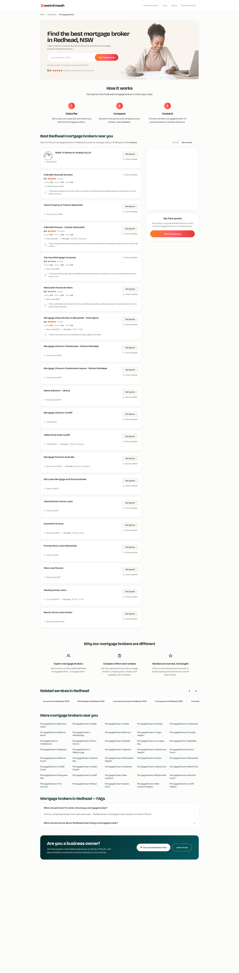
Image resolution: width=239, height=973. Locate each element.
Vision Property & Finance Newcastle (63, 205)
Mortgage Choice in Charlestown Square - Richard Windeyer (75, 368)
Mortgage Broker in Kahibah (117, 741)
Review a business (150, 5)
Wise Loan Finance (53, 568)
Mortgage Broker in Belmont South (53, 759)
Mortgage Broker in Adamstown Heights (151, 751)
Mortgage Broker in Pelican (85, 783)
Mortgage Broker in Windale (150, 723)
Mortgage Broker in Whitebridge (81, 733)
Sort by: (175, 142)
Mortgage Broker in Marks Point (184, 766)
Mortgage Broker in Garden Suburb (85, 768)
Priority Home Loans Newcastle (60, 545)
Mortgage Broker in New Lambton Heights (148, 785)
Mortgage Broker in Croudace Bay (150, 742)
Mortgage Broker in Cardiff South (52, 768)
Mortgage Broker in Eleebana (53, 749)
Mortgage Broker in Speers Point (117, 785)
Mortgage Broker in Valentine (118, 749)
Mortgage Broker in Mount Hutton (84, 742)
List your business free (155, 847)
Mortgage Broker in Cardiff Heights (182, 785)
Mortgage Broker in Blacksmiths (151, 775)
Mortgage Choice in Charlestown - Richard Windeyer (71, 346)
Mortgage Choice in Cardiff (58, 412)
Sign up (174, 5)
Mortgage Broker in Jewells (117, 723)
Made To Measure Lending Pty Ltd (73, 152)
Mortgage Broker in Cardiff (85, 775)
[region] (172, 179)
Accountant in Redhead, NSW (56, 701)
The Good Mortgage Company (60, 257)
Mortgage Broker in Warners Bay (85, 759)
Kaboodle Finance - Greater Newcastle (64, 227)
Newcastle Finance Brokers (58, 287)
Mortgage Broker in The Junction (51, 785)
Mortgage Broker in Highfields (183, 741)
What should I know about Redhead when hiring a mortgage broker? (81, 822)
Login (165, 5)
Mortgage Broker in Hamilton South (183, 776)
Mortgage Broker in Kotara (149, 758)
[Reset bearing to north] (195, 160)
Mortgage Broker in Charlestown (49, 742)
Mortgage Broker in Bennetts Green (53, 725)
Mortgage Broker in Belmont (118, 732)
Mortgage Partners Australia (59, 457)
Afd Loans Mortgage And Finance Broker (65, 479)
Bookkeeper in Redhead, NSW (91, 701)
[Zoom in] (195, 152)
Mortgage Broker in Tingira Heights (149, 733)
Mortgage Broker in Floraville (183, 732)
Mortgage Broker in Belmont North (53, 733)
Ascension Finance (53, 523)
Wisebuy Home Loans (55, 590)
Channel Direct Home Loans (58, 501)
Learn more (182, 847)
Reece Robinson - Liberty (57, 390)
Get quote (130, 154)
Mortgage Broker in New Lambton (116, 776)
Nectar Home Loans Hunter (58, 612)
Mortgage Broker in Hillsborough (81, 751)
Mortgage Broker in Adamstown (151, 766)
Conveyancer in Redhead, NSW (169, 701)
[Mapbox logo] (153, 207)
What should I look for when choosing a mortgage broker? (75, 807)
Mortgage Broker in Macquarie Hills (53, 776)
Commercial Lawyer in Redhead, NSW (130, 701)
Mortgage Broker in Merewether (184, 758)
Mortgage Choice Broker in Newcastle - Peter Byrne (71, 318)
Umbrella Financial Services (58, 174)
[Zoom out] (195, 156)
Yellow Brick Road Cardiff (57, 435)
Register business (188, 5)
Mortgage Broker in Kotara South (182, 751)
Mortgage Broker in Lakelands (118, 766)
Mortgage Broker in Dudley (85, 723)
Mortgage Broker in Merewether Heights (119, 759)
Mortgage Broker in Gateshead (184, 723)
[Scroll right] (196, 691)
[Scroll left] (189, 691)
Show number (131, 159)
